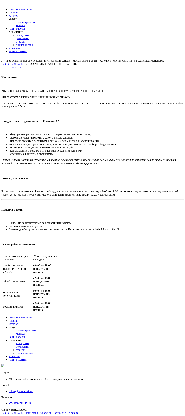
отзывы (20, 41)
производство (24, 44)
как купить (22, 35)
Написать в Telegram (65, 412)
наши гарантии (18, 51)
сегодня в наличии (20, 9)
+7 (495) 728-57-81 (12, 412)
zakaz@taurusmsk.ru (21, 391)
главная (13, 12)
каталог (13, 15)
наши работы (17, 28)
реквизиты (22, 38)
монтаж (20, 25)
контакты (14, 48)
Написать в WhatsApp (38, 412)
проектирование (26, 22)
